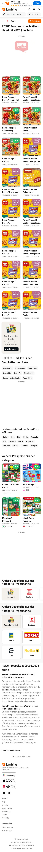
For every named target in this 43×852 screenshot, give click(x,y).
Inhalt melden (7, 808)
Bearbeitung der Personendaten (21, 848)
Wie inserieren (7, 827)
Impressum (6, 811)
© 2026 (21, 839)
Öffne (37, 3)
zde (22, 698)
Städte (4, 815)
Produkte (5, 818)
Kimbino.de (10, 689)
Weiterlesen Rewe (11, 750)
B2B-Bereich (7, 830)
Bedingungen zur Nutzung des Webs (21, 845)
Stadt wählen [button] (36, 14)
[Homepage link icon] (13, 757)
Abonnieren (36, 21)
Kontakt (5, 805)
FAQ (3, 802)
